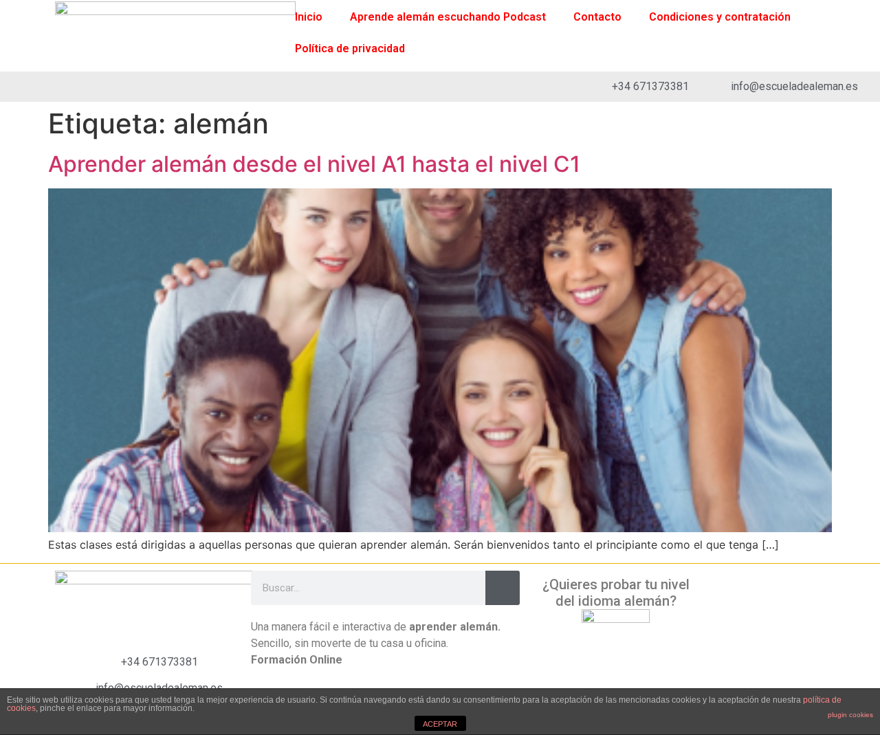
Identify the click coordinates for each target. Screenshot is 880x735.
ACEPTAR (440, 724)
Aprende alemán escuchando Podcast (448, 16)
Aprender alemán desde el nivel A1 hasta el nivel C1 (314, 164)
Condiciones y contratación (720, 16)
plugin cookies (850, 714)
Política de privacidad (350, 48)
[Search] (502, 588)
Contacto (597, 16)
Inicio (308, 16)
